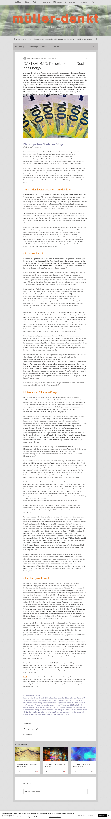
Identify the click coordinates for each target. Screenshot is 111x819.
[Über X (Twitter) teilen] (28, 729)
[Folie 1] (55, 31)
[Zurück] (10, 20)
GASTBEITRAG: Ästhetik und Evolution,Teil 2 (27, 766)
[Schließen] (109, 815)
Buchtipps (45, 47)
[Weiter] (101, 20)
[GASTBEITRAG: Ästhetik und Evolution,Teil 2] (27, 754)
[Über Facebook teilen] (24, 729)
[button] (94, 46)
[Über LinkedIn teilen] (33, 729)
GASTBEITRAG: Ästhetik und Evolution (55, 766)
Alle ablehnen (91, 815)
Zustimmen (102, 815)
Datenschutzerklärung (55, 817)
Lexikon (56, 47)
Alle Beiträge (20, 47)
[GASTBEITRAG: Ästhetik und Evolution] (55, 754)
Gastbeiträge (33, 47)
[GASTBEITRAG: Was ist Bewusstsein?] (83, 754)
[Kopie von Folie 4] (58, 31)
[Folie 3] (52, 31)
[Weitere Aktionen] (87, 58)
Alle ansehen (92, 744)
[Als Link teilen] (37, 729)
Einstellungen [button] (81, 815)
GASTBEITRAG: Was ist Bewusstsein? (81, 766)
